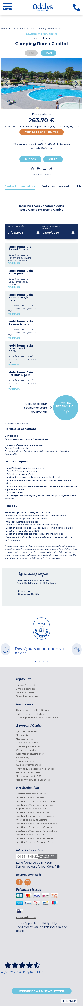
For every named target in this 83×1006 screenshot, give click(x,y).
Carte (53, 159)
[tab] (20, 186)
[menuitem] (41, 685)
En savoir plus (26, 917)
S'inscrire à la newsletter (41, 991)
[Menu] (7, 7)
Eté (31, 53)
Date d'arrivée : (16, 226)
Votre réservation (66, 404)
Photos (30, 159)
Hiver (48, 53)
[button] (41, 174)
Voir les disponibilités (41, 132)
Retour (71, 1001)
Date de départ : (51, 227)
